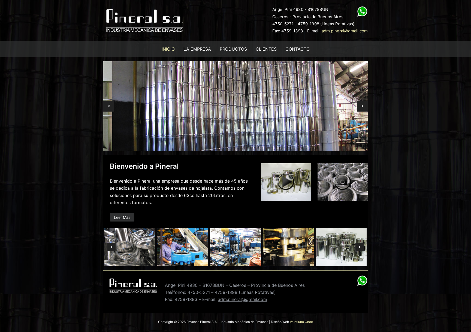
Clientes (266, 49)
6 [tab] (249, 130)
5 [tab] (243, 130)
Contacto (297, 49)
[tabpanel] (235, 106)
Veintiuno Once (301, 322)
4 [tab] (238, 130)
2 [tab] (227, 130)
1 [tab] (222, 130)
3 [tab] (232, 130)
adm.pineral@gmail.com (345, 30)
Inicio (168, 49)
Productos (233, 49)
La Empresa (197, 49)
